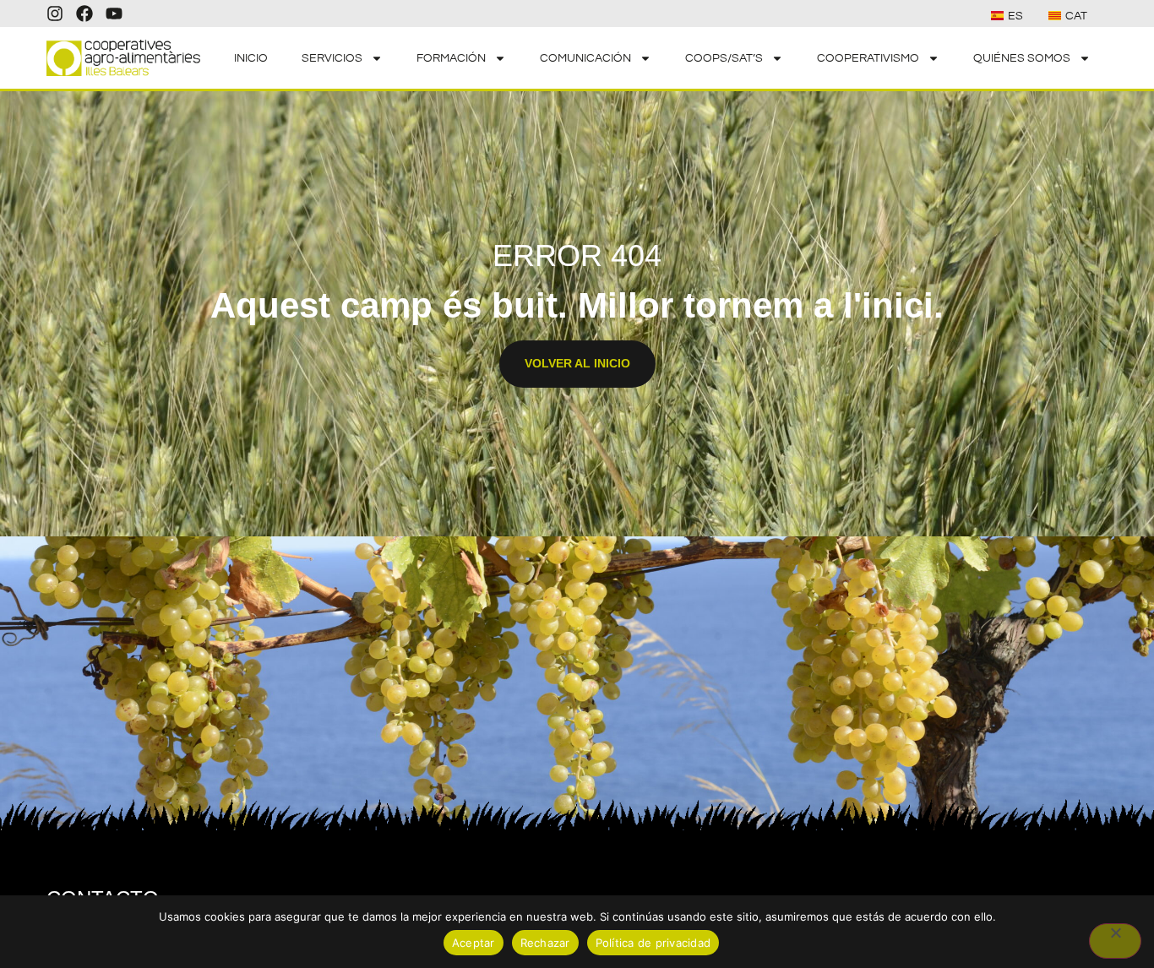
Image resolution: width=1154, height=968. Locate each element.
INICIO (251, 58)
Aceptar (473, 942)
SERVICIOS (332, 58)
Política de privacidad (653, 942)
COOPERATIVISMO (868, 58)
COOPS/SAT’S (724, 58)
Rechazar (545, 942)
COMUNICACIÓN (585, 58)
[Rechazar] (1115, 941)
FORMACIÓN (451, 58)
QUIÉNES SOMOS (1021, 58)
